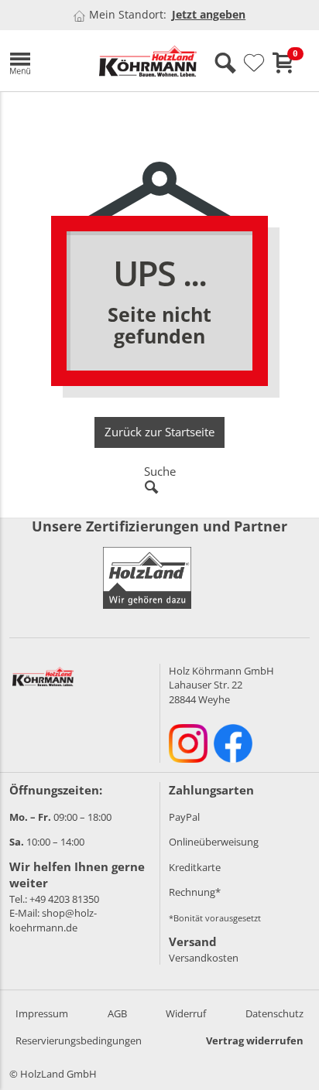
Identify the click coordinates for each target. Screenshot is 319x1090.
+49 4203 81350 (64, 899)
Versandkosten (203, 958)
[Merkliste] (254, 63)
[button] (42, 61)
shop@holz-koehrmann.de (53, 920)
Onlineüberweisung (214, 842)
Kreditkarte (195, 867)
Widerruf (186, 1013)
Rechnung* (195, 892)
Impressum (41, 1013)
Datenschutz (274, 1013)
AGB (117, 1013)
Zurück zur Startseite (159, 431)
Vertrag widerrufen (255, 1040)
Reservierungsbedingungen (78, 1040)
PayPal (184, 817)
